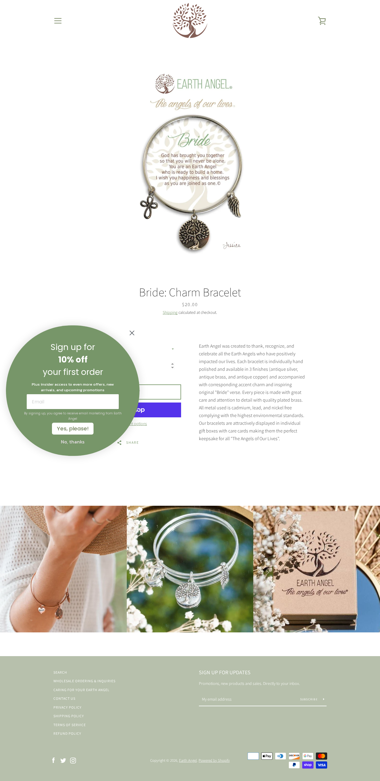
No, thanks (73, 441)
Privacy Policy (67, 707)
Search (60, 672)
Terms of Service (69, 725)
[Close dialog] (132, 333)
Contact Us (64, 698)
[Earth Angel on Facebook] (53, 760)
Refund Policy (67, 733)
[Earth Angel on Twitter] (63, 760)
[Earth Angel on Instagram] (73, 760)
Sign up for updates (225, 672)
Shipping (170, 312)
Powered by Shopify (214, 760)
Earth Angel (188, 760)
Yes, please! (73, 428)
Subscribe (309, 699)
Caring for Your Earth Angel (81, 690)
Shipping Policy (68, 716)
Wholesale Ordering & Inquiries (84, 681)
